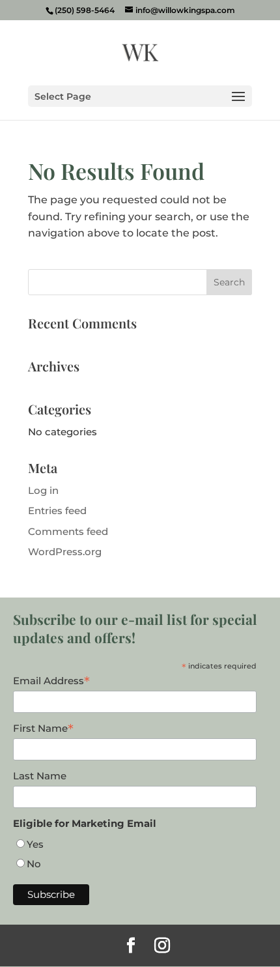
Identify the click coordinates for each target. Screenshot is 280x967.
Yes (35, 844)
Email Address (51, 681)
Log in (43, 490)
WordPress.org (65, 551)
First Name (43, 728)
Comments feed (68, 531)
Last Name (39, 776)
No (34, 864)
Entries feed (57, 510)
